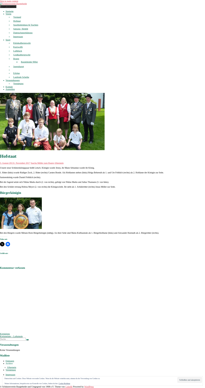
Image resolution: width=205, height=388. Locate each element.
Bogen (16, 59)
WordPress (89, 386)
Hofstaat (17, 21)
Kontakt (9, 87)
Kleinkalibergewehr (22, 43)
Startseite (10, 11)
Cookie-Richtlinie (64, 384)
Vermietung (18, 83)
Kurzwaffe (18, 47)
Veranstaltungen (13, 80)
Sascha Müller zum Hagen (42, 163)
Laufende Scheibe (21, 77)
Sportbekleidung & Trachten (25, 25)
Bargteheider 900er (29, 62)
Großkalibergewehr (21, 55)
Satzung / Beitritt (20, 29)
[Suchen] (27, 339)
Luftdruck (17, 51)
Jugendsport (18, 66)
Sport (8, 40)
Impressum (18, 36)
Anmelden (10, 89)
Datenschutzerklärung (22, 33)
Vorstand (17, 17)
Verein (8, 14)
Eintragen (10, 361)
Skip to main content (9, 1)
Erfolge (16, 73)
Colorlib (69, 386)
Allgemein (59, 163)
